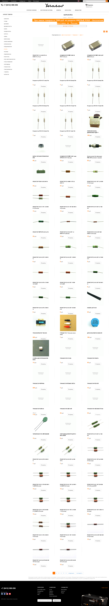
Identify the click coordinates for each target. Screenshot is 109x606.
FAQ (38, 594)
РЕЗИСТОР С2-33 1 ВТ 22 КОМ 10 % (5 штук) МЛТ (95, 485)
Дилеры (51, 592)
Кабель (5, 28)
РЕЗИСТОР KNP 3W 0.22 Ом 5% (41, 232)
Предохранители (8, 46)
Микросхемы (7, 39)
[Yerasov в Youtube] (10, 593)
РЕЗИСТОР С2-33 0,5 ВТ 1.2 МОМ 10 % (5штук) (67, 232)
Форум (62, 592)
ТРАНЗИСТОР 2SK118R (66, 408)
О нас (50, 589)
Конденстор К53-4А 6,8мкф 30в (68, 80)
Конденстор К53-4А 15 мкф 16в (41, 80)
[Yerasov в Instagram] (7, 593)
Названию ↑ (76, 35)
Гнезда (5, 21)
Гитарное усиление (32, 10)
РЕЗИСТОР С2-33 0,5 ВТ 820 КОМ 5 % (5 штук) (94, 232)
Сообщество (22, 1)
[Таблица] (107, 31)
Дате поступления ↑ (67, 35)
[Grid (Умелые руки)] (104, 31)
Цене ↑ (81, 35)
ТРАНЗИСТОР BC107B (93, 383)
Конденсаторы (7, 31)
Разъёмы (6, 51)
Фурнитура (6, 74)
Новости (51, 591)
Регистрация (36, 1)
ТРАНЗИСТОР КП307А (92, 358)
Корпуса (6, 33)
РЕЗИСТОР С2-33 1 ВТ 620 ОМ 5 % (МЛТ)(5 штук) (41, 485)
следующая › (71, 573)
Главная (64, 17)
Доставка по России (68, 26)
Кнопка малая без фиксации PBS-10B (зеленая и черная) (94, 156)
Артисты (63, 591)
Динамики (6, 23)
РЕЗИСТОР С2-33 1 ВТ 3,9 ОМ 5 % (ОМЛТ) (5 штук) (68, 485)
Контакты (51, 594)
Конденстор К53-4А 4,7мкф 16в (68, 105)
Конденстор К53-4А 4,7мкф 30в (95, 105)
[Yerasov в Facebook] (4, 593)
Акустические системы (46, 10)
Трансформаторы (8, 69)
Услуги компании (53, 596)
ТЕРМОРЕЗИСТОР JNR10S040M (41, 434)
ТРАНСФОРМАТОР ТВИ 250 (40, 333)
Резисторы (6, 56)
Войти (29, 1)
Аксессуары (68, 10)
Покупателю (5, 1)
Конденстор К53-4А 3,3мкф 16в (41, 131)
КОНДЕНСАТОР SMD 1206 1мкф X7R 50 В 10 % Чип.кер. (68, 156)
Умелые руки (78, 10)
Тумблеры (6, 71)
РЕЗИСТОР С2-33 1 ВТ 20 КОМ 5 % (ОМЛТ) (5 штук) (40, 510)
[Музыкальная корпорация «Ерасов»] (54, 5)
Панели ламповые (8, 41)
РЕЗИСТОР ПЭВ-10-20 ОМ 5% (40, 181)
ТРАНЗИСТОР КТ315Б (65, 358)
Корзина (90, 5)
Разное (5, 49)
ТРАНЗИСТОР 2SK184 (38, 408)
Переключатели (7, 44)
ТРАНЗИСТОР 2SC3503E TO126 (95, 408)
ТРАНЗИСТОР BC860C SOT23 (67, 383)
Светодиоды (7, 64)
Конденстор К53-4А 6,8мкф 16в (41, 105)
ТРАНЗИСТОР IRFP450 (38, 383)
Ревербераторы (7, 54)
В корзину (43, 61)
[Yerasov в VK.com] (2, 593)
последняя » (80, 573)
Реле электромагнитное (9, 59)
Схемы (38, 592)
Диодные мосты (8, 26)
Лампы (5, 36)
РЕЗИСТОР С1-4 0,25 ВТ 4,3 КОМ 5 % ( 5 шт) (40, 55)
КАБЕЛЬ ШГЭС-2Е (92, 307)
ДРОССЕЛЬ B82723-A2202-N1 (94, 333)
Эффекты (58, 10)
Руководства (40, 591)
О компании (14, 1)
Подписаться (57, 600)
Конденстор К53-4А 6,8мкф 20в (95, 80)
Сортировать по (56, 35)
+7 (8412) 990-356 (10, 5)
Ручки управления (8, 61)
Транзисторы (7, 66)
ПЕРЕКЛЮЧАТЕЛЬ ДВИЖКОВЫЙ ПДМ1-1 (93, 131)
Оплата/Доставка (41, 589)
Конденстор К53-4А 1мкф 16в (67, 131)
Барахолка (6, 18)
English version (105, 587)
